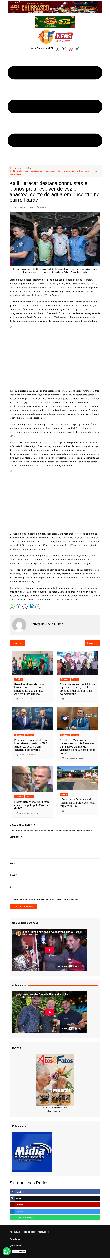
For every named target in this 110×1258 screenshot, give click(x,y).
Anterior (18, 643)
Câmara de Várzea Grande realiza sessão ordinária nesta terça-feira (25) (77, 802)
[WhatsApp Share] (12, 606)
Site (11, 887)
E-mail (13, 875)
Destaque (65, 679)
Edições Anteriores (55, 1111)
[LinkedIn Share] (31, 606)
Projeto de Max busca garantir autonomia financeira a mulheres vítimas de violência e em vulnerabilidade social (77, 747)
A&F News (15, 1232)
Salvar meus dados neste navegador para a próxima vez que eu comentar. (45, 899)
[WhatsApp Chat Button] (7, 1251)
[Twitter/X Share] (25, 606)
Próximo (91, 643)
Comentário (16, 837)
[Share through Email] (37, 606)
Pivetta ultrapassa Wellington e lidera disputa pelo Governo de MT (31, 805)
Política (43, 207)
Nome (13, 863)
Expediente (15, 1239)
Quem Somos (16, 1245)
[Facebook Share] (18, 606)
